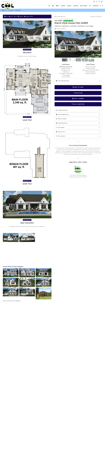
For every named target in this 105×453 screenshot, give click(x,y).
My (58, 5)
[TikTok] (101, 1)
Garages (75, 5)
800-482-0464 (6, 1)
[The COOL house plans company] (78, 170)
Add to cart (79, 87)
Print (6, 16)
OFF (64, 16)
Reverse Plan (27, 49)
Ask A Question (78, 104)
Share (11, 16)
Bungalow (57, 18)
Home (4, 10)
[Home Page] (53, 5)
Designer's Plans (29, 16)
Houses (69, 5)
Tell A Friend (79, 98)
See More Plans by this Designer (11, 301)
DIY (90, 5)
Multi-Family (83, 5)
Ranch (69, 18)
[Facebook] (96, 1)
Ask (16, 16)
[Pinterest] (94, 1)
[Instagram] (99, 1)
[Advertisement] (27, 254)
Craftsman (65, 18)
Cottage (61, 18)
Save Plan (78, 93)
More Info (95, 5)
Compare (21, 16)
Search (63, 5)
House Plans (11, 10)
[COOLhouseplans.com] (7, 6)
